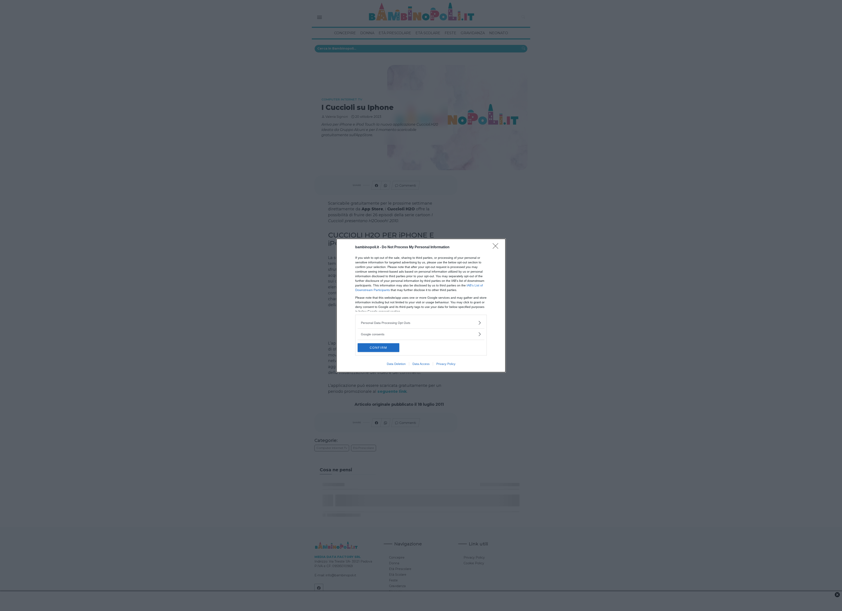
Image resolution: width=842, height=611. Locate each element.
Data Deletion (396, 364)
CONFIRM (378, 347)
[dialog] (421, 305)
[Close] (497, 247)
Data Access (421, 364)
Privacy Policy (445, 364)
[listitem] (421, 322)
